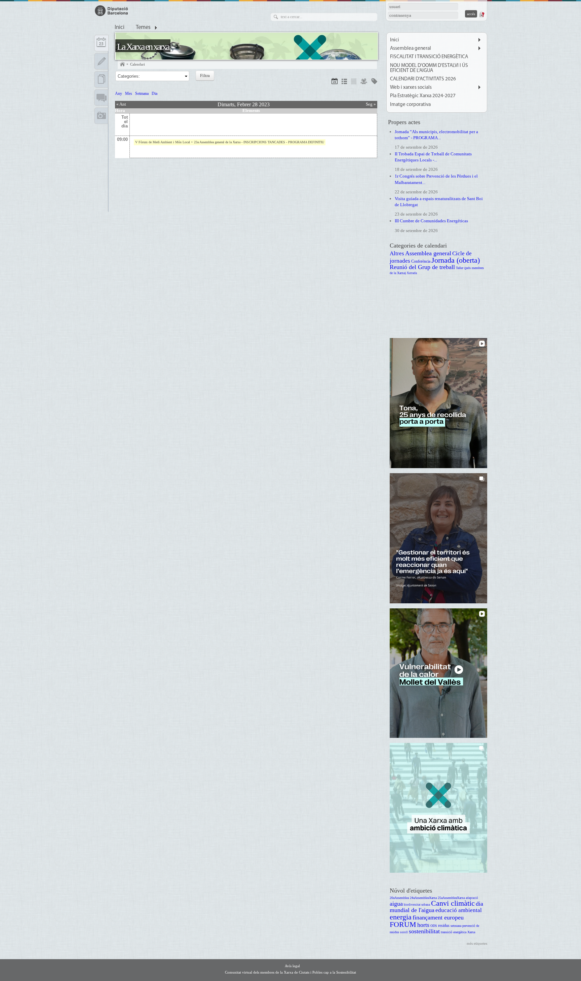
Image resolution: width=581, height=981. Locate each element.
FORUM (403, 924)
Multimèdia (101, 115)
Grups (363, 82)
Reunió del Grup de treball (422, 267)
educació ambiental (458, 910)
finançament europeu (438, 917)
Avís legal (292, 966)
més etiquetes (477, 943)
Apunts (101, 61)
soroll (404, 932)
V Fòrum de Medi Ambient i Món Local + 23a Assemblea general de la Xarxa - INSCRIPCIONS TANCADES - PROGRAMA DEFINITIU (229, 142)
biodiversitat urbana (417, 904)
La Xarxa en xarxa (143, 46)
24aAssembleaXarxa (423, 898)
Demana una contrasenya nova (481, 14)
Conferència (420, 261)
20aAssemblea (399, 898)
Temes (143, 27)
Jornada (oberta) (455, 260)
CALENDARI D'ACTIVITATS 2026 (423, 79)
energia (401, 917)
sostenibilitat (424, 931)
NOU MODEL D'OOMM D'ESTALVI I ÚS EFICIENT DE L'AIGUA (429, 68)
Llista (353, 82)
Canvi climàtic (453, 903)
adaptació (472, 898)
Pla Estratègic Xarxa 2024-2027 (423, 96)
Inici (119, 27)
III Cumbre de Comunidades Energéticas (431, 220)
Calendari (137, 64)
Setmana (142, 93)
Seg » (371, 104)
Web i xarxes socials (411, 87)
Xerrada (412, 273)
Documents (101, 79)
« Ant (121, 104)
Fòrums (101, 97)
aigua (396, 903)
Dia (154, 93)
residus (444, 925)
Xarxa (471, 932)
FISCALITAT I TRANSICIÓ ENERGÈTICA (429, 57)
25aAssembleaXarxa (451, 898)
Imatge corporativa (410, 104)
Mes (128, 93)
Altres (397, 253)
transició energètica (453, 932)
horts (423, 924)
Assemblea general (410, 48)
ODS (433, 926)
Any (118, 93)
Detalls (344, 82)
